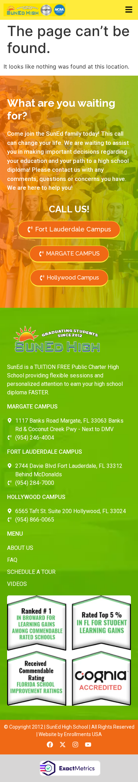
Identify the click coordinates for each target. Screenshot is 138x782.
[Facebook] (50, 744)
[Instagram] (75, 744)
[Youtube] (88, 744)
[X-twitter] (62, 744)
